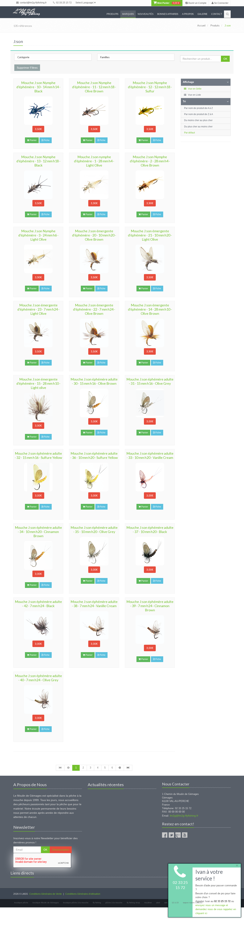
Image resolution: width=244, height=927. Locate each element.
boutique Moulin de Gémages (46, 903)
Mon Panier (168, 3)
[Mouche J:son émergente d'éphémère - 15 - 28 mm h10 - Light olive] (38, 407)
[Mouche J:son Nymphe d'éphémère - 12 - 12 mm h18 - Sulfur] (149, 110)
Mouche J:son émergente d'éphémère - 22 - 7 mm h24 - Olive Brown (94, 309)
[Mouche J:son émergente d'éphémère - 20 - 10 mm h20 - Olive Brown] (93, 259)
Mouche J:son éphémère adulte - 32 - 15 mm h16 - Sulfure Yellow (38, 455)
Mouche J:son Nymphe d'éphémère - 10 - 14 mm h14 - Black (38, 87)
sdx (165, 903)
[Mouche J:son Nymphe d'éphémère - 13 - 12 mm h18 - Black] (38, 184)
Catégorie (23, 57)
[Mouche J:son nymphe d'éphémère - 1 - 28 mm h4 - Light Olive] (93, 184)
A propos (188, 14)
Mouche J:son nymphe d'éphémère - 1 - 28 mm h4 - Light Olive (94, 161)
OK (225, 58)
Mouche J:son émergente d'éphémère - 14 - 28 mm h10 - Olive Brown (150, 309)
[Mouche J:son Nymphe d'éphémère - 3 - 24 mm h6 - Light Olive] (38, 259)
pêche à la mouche (113, 903)
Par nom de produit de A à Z (198, 108)
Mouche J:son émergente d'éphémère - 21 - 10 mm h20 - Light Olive (150, 235)
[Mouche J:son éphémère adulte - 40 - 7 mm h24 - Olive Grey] (38, 699)
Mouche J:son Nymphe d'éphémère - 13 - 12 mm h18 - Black (38, 161)
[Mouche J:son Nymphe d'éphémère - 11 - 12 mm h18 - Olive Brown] (93, 110)
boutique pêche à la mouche (75, 903)
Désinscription (60, 849)
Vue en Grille (194, 88)
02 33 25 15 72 (63, 2)
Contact (216, 14)
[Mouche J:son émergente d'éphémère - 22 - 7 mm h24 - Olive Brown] (93, 333)
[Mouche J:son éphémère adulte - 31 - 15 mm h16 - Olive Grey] (149, 403)
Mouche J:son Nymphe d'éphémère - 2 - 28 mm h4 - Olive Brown (150, 161)
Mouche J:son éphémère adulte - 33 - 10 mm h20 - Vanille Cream (149, 455)
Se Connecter (221, 3)
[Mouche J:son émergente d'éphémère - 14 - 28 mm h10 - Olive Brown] (149, 333)
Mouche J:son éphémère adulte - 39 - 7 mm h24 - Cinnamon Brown (149, 605)
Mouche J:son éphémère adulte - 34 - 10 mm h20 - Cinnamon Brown (38, 531)
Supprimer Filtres (27, 67)
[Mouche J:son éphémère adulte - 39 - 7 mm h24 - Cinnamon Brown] (149, 629)
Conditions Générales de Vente (45, 894)
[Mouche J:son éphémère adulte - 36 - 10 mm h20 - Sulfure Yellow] (93, 477)
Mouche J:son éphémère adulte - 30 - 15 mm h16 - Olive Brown (94, 381)
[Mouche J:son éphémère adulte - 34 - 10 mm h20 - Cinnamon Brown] (38, 555)
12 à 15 (175, 903)
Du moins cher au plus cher (198, 120)
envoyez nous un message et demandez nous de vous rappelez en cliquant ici (215, 909)
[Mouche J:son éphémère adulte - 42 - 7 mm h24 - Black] (38, 625)
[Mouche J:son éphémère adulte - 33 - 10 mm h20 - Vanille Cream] (149, 477)
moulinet (148, 903)
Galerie (202, 14)
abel (158, 903)
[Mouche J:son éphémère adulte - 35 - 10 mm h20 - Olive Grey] (93, 551)
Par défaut (189, 132)
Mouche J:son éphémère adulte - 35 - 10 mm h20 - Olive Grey (94, 529)
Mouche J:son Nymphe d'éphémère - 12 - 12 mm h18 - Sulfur (150, 87)
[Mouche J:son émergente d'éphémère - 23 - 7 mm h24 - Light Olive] (38, 333)
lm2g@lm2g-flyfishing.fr (184, 815)
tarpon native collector (192, 903)
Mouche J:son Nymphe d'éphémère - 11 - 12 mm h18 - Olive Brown (94, 87)
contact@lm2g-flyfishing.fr (33, 2)
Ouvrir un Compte (197, 3)
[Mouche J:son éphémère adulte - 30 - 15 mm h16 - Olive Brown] (93, 403)
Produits (112, 14)
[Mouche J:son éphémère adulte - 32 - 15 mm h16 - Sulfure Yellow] (38, 477)
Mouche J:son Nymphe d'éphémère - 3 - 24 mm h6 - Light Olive (38, 235)
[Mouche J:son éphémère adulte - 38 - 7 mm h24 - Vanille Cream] (93, 625)
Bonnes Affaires (167, 14)
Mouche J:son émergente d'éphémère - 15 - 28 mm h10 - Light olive (38, 383)
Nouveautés (145, 14)
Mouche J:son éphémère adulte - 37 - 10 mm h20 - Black (149, 529)
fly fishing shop (133, 903)
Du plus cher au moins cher (198, 126)
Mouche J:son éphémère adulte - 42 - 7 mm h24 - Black (38, 603)
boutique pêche (21, 903)
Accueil (201, 25)
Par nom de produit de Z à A (198, 114)
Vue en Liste (194, 95)
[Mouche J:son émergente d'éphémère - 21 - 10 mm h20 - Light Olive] (149, 259)
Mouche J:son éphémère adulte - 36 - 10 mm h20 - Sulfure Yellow (94, 455)
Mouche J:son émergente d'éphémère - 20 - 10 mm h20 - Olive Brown (94, 235)
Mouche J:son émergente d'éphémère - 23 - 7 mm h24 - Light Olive (38, 309)
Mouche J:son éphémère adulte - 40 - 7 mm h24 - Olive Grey (38, 678)
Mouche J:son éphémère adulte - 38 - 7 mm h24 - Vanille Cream (94, 603)
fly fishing (97, 903)
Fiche (46, 140)
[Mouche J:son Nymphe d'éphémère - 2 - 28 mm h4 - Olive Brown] (149, 184)
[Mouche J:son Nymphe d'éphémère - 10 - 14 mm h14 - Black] (38, 110)
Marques (128, 14)
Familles (105, 57)
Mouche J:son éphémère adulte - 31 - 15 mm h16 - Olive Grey (149, 381)
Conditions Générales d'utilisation (82, 894)
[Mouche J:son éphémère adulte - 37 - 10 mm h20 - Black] (149, 551)
